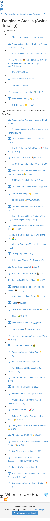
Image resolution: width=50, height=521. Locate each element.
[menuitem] (1, 6)
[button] (1, 2)
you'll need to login (36, 509)
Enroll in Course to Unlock (25, 513)
